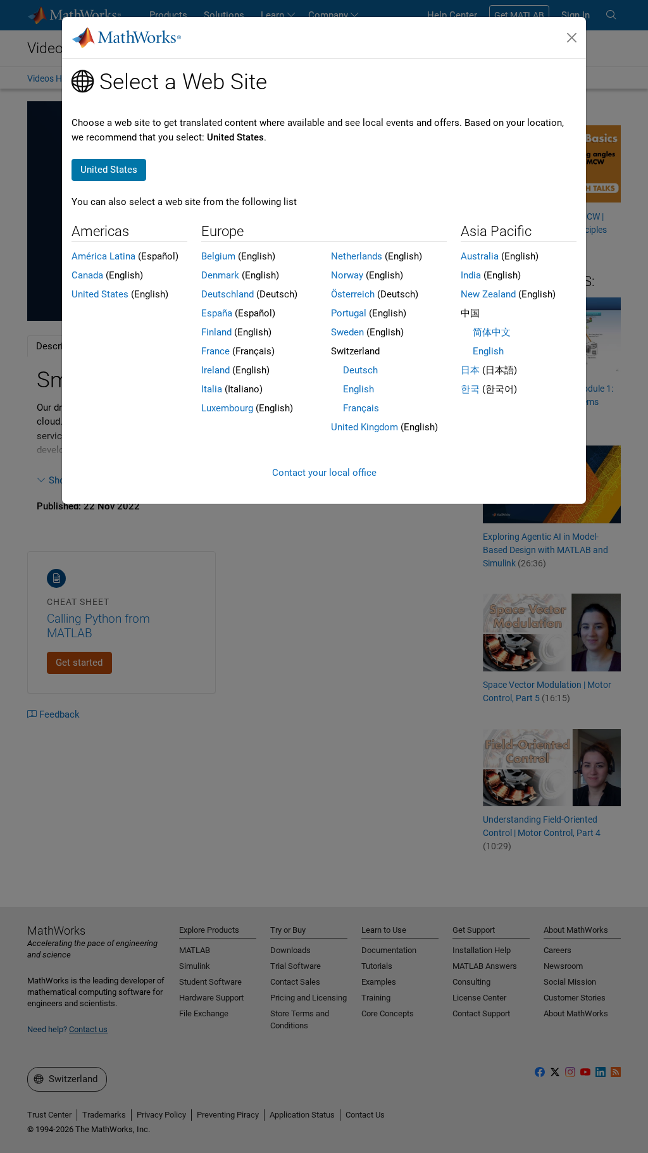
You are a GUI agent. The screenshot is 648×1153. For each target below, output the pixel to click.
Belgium (218, 256)
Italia (211, 389)
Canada (87, 275)
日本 (470, 370)
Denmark (220, 275)
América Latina (103, 256)
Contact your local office (324, 472)
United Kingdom (364, 427)
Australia (480, 256)
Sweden (347, 332)
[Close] (572, 37)
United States (100, 294)
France (215, 351)
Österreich (353, 294)
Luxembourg (227, 408)
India (471, 275)
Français (361, 408)
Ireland (215, 370)
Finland (216, 332)
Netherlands (356, 256)
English (358, 389)
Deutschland (227, 294)
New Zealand (488, 294)
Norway (347, 275)
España (216, 313)
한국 (470, 389)
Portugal (348, 313)
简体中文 (492, 332)
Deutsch (360, 370)
